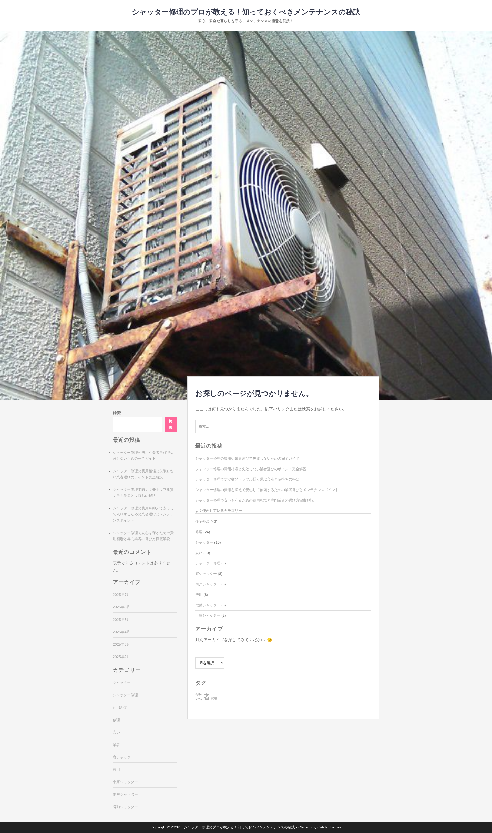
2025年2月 (121, 657)
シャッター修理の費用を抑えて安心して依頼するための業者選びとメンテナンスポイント (267, 490)
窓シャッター (206, 574)
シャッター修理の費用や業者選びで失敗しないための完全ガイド (247, 458)
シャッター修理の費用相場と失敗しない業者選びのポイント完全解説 (250, 469)
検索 (117, 413)
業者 (202, 696)
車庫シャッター (207, 615)
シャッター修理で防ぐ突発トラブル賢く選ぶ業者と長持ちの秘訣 (247, 479)
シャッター (204, 542)
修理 (198, 532)
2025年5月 (121, 620)
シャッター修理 (207, 563)
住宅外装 (202, 521)
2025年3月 (121, 644)
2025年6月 (121, 607)
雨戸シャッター (207, 584)
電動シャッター (207, 605)
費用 (198, 595)
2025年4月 (121, 632)
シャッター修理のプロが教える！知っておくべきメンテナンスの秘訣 (246, 12)
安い (198, 553)
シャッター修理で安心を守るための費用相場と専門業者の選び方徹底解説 (254, 500)
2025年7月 (121, 595)
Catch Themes (329, 827)
